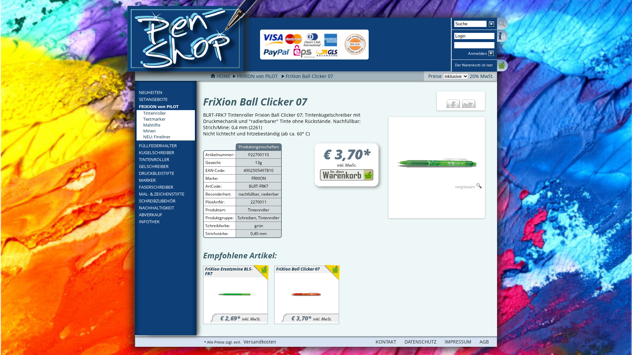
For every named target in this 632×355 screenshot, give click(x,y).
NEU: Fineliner (157, 137)
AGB (484, 342)
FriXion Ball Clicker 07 (309, 76)
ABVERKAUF (150, 215)
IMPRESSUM (458, 342)
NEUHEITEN (150, 92)
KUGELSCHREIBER (156, 152)
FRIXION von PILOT (159, 106)
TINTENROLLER (154, 159)
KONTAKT (386, 342)
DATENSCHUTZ (420, 342)
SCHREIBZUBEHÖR (157, 201)
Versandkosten (260, 342)
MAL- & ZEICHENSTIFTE (161, 194)
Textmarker (154, 119)
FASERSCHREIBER (156, 187)
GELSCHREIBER (154, 166)
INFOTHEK (149, 222)
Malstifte (151, 125)
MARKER (147, 180)
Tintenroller (154, 113)
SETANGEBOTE (153, 99)
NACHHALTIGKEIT (156, 208)
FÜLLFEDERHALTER (158, 146)
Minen (149, 131)
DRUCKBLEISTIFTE (156, 173)
